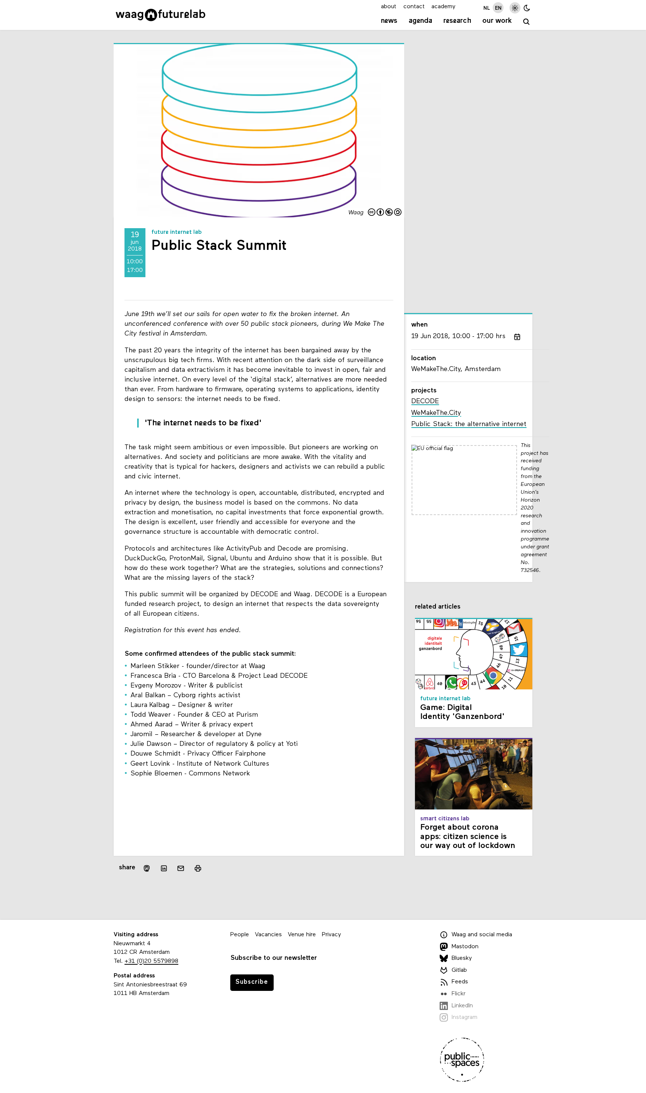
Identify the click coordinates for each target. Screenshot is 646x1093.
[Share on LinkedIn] (163, 868)
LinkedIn (462, 1006)
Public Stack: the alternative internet (468, 424)
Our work (497, 21)
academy (443, 7)
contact (414, 7)
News (389, 21)
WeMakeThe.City (436, 413)
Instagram (464, 1017)
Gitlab (459, 970)
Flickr (458, 994)
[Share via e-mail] (181, 868)
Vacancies (268, 935)
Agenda (420, 21)
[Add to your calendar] (517, 336)
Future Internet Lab (176, 232)
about (388, 7)
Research (457, 21)
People (239, 935)
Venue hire (302, 935)
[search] (526, 22)
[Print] (198, 868)
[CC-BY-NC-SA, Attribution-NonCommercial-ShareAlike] (385, 213)
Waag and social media (482, 935)
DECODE (425, 401)
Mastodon (465, 947)
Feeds (460, 982)
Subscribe (252, 982)
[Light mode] (515, 7)
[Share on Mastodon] (146, 868)
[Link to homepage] (160, 15)
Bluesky (462, 958)
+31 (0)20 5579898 (151, 961)
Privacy (331, 935)
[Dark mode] (527, 7)
